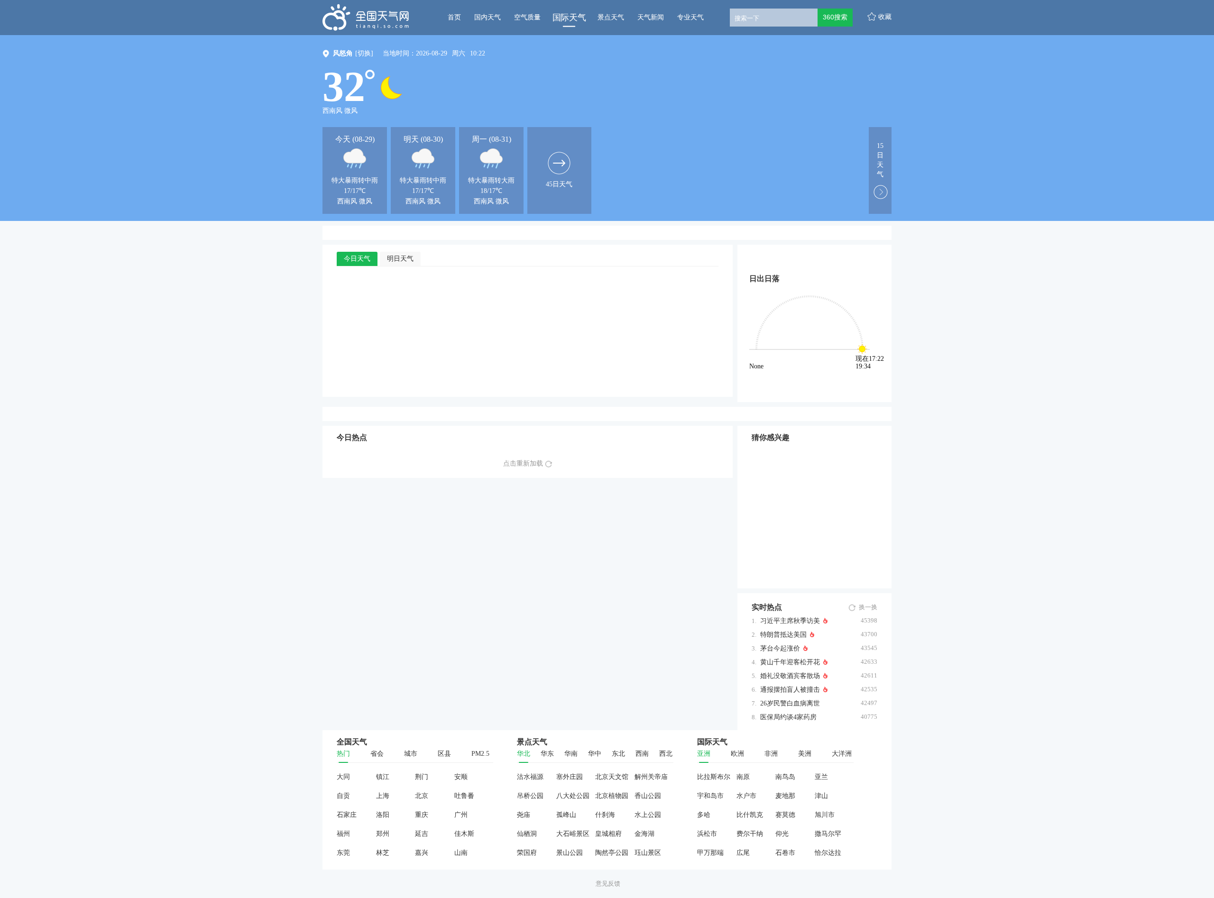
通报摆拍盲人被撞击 (790, 689)
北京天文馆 (611, 776)
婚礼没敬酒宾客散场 (790, 675)
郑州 (382, 833)
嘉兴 (421, 852)
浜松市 (707, 833)
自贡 (343, 795)
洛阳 (382, 814)
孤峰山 (566, 814)
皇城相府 (608, 833)
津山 (821, 795)
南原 (743, 776)
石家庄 (347, 814)
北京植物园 (611, 795)
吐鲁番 (464, 795)
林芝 (382, 852)
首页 (454, 17)
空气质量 (527, 17)
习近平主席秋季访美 (790, 620)
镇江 (382, 776)
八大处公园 (572, 795)
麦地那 (785, 795)
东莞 (343, 852)
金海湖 (644, 833)
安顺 (461, 776)
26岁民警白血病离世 (790, 703)
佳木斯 (464, 833)
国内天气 (487, 17)
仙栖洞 (527, 833)
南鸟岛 (785, 776)
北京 (421, 795)
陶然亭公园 (611, 852)
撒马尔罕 (828, 833)
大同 (343, 776)
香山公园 (648, 795)
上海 (382, 795)
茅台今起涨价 (780, 648)
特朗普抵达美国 (783, 634)
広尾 (743, 852)
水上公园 (648, 814)
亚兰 (821, 776)
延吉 (421, 833)
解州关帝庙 (651, 776)
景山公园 (569, 852)
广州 (461, 814)
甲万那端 (710, 852)
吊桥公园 (530, 795)
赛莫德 (785, 814)
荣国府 (527, 852)
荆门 (421, 776)
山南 (461, 852)
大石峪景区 (572, 833)
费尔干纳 (749, 833)
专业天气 (690, 17)
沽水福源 (530, 776)
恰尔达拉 (828, 852)
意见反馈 (608, 883)
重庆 (421, 814)
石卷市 (785, 852)
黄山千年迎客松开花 (790, 662)
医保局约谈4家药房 (788, 717)
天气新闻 (650, 17)
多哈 (703, 814)
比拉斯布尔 (713, 776)
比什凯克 (749, 814)
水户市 (746, 795)
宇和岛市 (710, 795)
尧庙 (523, 814)
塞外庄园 (569, 776)
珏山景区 (648, 852)
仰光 (782, 833)
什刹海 (605, 814)
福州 (343, 833)
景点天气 (611, 17)
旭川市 (825, 814)
